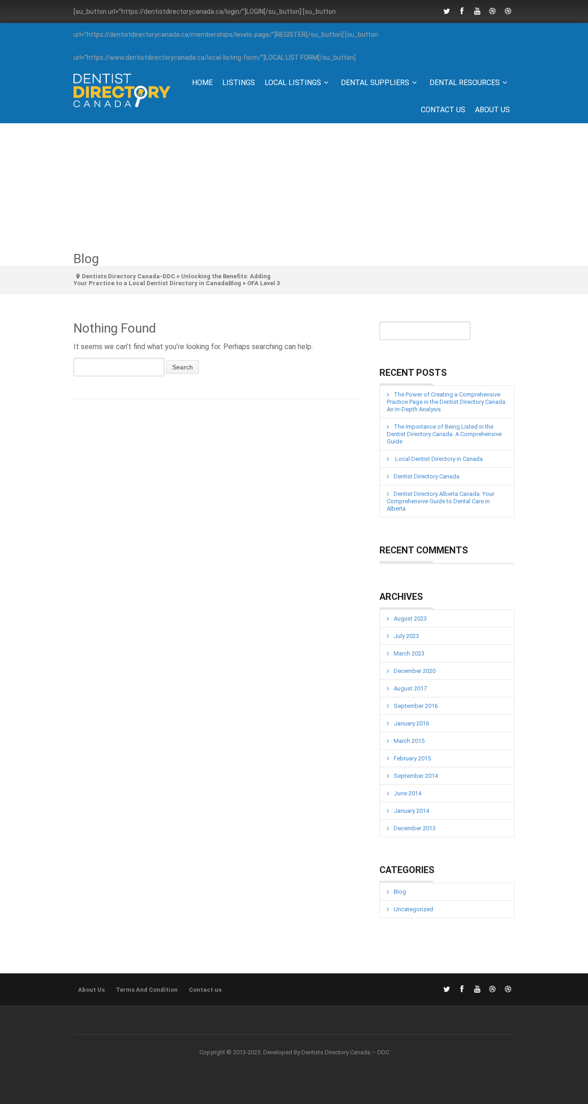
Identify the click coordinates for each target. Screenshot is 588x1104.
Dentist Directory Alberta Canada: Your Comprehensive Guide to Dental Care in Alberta (440, 501)
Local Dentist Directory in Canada (438, 458)
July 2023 (406, 635)
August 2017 (410, 688)
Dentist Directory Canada (426, 476)
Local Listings (293, 82)
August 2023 (410, 618)
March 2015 (409, 740)
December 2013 (414, 828)
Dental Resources (465, 82)
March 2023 (409, 653)
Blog (400, 891)
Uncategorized (413, 909)
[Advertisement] (294, 187)
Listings (238, 82)
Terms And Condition (147, 989)
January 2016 (411, 723)
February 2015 (412, 758)
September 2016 (416, 705)
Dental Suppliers (375, 82)
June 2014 (407, 793)
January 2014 (411, 810)
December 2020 (414, 670)
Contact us (443, 109)
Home (202, 82)
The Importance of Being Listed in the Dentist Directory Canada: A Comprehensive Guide (444, 434)
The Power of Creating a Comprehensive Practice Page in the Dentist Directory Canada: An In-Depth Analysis (447, 402)
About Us (492, 109)
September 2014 (416, 775)
